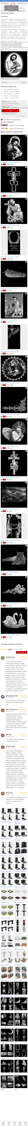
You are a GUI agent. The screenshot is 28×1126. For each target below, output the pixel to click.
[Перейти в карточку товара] (2, 164)
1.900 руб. (8, 164)
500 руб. (7, 196)
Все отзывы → (22, 652)
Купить (11, 110)
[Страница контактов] (14, 3)
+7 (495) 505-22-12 (21, 3)
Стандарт (4, 82)
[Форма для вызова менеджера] (11, 3)
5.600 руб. (8, 259)
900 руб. (7, 511)
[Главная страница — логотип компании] (4, 3)
